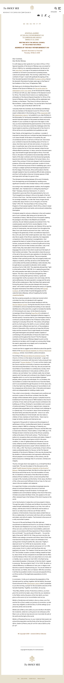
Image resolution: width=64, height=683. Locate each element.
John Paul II (19, 70)
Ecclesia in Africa (40, 79)
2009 (23, 12)
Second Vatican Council (19, 304)
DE (24, 24)
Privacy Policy (41, 678)
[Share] (54, 16)
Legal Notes (24, 678)
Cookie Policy (32, 678)
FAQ (18, 678)
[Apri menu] (59, 8)
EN (27, 24)
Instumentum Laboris (21, 115)
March (28, 12)
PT (40, 24)
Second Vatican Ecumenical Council (34, 356)
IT (37, 24)
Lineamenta (44, 113)
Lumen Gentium (26, 362)
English (54, 12)
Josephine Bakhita (18, 295)
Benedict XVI (8, 12)
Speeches (17, 12)
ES (31, 24)
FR (34, 24)
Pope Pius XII (35, 313)
